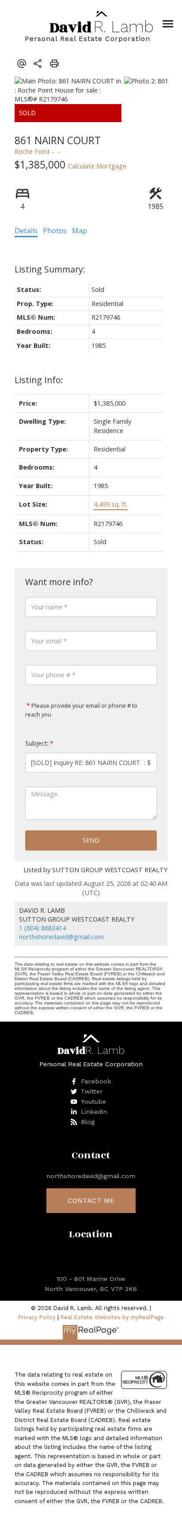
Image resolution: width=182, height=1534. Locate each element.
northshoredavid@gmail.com (61, 937)
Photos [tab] (55, 230)
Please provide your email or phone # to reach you (81, 710)
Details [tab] (26, 230)
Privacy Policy (37, 1317)
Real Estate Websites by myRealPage (112, 1317)
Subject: (37, 743)
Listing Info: (39, 380)
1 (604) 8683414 (42, 928)
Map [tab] (79, 230)
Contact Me (91, 1200)
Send (91, 840)
